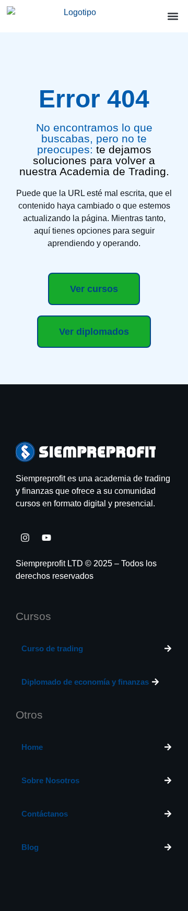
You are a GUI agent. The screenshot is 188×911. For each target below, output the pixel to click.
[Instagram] (25, 537)
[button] (172, 16)
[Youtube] (46, 537)
